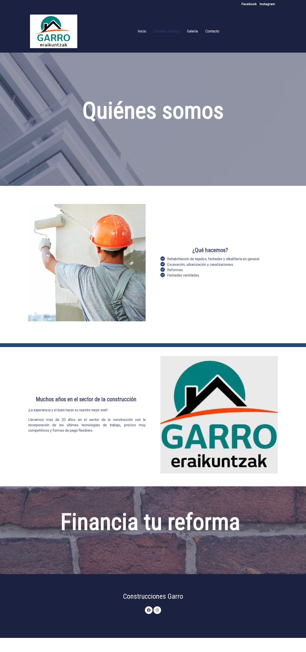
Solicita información (153, 547)
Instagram (267, 4)
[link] (53, 31)
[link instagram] (157, 610)
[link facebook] (149, 610)
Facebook (249, 4)
